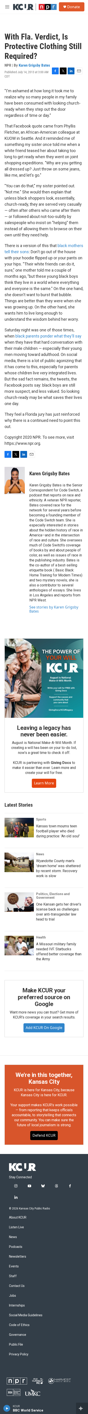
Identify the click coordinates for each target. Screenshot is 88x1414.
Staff (13, 1276)
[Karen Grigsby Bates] (15, 480)
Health (41, 937)
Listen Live (16, 1227)
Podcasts (15, 1247)
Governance (17, 1334)
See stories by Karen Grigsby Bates (53, 609)
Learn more (44, 783)
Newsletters (17, 1256)
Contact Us (17, 1286)
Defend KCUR (44, 1135)
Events (14, 1266)
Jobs (12, 1295)
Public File (16, 1344)
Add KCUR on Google (44, 1027)
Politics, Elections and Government (53, 895)
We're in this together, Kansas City (44, 1078)
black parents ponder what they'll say (48, 336)
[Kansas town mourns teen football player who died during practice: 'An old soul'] (19, 827)
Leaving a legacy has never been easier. (44, 731)
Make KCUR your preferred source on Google (44, 997)
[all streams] (82, 1408)
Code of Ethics (19, 1325)
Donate (73, 7)
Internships (17, 1305)
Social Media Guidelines (25, 1315)
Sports (41, 819)
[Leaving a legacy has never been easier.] (44, 678)
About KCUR (17, 1217)
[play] (7, 1408)
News (40, 854)
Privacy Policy (18, 1354)
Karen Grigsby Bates (34, 65)
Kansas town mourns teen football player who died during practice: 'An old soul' (58, 831)
